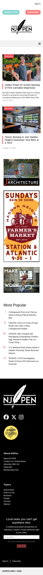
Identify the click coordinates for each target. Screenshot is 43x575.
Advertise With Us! (11, 464)
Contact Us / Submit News (15, 461)
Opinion (7, 504)
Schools (7, 501)
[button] (21, 27)
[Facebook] (6, 419)
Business (7, 496)
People (7, 498)
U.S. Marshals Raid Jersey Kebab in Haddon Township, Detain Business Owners (24, 350)
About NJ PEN (10, 458)
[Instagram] (21, 419)
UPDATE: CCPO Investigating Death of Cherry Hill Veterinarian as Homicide (24, 361)
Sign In (38, 4)
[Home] (21, 399)
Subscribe (33, 12)
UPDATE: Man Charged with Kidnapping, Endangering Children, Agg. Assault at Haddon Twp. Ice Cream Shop (24, 338)
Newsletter (11, 12)
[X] (13, 419)
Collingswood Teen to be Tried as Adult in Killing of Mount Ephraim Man (23, 315)
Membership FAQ (11, 470)
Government (9, 490)
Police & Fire (9, 493)
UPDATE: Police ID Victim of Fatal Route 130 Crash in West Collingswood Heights (23, 326)
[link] (21, 172)
